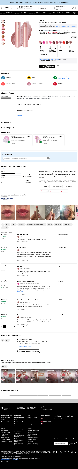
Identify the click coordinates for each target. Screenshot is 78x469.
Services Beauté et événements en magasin (19, 428)
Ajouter (13, 143)
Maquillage (16, 13)
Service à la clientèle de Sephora (32, 418)
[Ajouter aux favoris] (58, 66)
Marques (49, 13)
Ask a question (51, 25)
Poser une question (6, 337)
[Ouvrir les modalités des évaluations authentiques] (14, 198)
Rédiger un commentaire (7, 168)
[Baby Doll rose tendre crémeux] (50, 42)
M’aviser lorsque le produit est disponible (47, 66)
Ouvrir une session (44, 59)
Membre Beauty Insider (19, 417)
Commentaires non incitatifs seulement (35, 224)
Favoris (15, 438)
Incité (3, 377)
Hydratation (58, 26)
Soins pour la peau (23, 13)
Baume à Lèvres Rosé (42, 395)
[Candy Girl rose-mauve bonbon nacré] (43, 42)
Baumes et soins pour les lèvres (18, 17)
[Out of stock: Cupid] (60, 42)
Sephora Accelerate (5, 437)
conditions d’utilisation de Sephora (20, 458)
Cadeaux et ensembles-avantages (58, 13)
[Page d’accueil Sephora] (6, 8)
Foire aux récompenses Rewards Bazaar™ (19, 436)
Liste (75, 37)
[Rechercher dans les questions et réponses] (2, 340)
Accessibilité (30, 441)
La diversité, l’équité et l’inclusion (6, 435)
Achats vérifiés (21, 224)
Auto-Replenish (17, 431)
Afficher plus (20, 115)
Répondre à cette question (25, 346)
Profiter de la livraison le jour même (19, 444)
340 (24, 326)
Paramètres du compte (19, 425)
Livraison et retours (44, 62)
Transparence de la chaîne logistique (6, 422)
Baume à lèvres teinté (31, 395)
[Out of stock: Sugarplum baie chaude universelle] (53, 42)
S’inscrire (72, 443)
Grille (71, 37)
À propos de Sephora (5, 417)
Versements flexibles (31, 439)
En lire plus (20, 258)
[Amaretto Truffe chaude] (67, 42)
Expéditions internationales (33, 430)
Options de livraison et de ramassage (32, 423)
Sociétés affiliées (4, 425)
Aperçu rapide (5, 140)
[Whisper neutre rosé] (70, 42)
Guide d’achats (30, 432)
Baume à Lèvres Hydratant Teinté (18, 395)
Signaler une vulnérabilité (6, 441)
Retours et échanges (31, 420)
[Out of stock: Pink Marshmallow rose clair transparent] (47, 42)
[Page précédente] (1, 326)
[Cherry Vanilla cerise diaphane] (64, 42)
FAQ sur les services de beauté (32, 435)
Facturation (29, 428)
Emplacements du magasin (33, 437)
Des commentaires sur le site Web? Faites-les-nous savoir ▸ (39, 401)
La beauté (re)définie (5, 439)
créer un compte (55, 59)
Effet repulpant (73, 26)
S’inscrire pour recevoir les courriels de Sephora (64, 439)
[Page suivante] (27, 326)
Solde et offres (75, 13)
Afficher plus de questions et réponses (29, 351)
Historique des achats (18, 423)
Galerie (15, 419)
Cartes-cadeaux (68, 13)
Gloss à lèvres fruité (66, 395)
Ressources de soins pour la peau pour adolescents (32, 444)
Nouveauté (2, 13)
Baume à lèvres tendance (55, 395)
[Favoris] (72, 7)
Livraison (29, 426)
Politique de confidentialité (6, 458)
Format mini (44, 13)
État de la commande (18, 421)
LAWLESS (41, 20)
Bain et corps (38, 13)
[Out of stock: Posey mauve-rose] (57, 42)
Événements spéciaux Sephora (5, 427)
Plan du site (37, 458)
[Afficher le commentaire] (8, 212)
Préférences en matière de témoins (8, 459)
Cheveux (33, 13)
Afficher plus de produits (63, 78)
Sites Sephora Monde (5, 432)
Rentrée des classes (9, 13)
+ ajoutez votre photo (6, 363)
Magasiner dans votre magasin (18, 441)
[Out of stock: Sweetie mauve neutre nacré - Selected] (40, 42)
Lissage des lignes (65, 26)
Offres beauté (17, 433)
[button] (64, 31)
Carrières (3, 419)
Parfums (29, 13)
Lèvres (8, 17)
